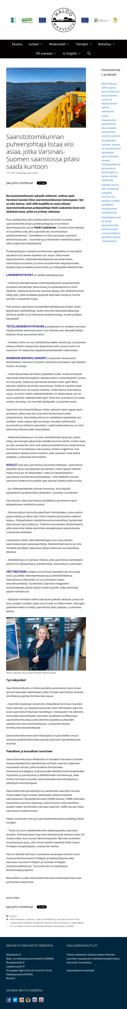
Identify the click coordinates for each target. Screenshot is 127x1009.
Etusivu (17, 44)
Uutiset (34, 44)
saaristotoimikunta (45, 919)
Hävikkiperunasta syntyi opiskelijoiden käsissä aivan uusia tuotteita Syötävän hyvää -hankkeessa (111, 229)
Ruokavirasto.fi (15, 962)
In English (70, 53)
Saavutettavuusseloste (80, 970)
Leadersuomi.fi (15, 966)
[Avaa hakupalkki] (89, 53)
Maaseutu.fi (13, 954)
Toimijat (82, 44)
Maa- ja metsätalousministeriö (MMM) (30, 958)
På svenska (44, 53)
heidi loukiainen (17, 919)
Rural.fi (10, 978)
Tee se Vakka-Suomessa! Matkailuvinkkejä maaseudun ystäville (42, 926)
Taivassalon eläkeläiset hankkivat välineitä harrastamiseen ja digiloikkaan (47, 922)
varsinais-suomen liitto (68, 919)
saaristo (30, 919)
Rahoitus (104, 44)
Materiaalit (57, 44)
